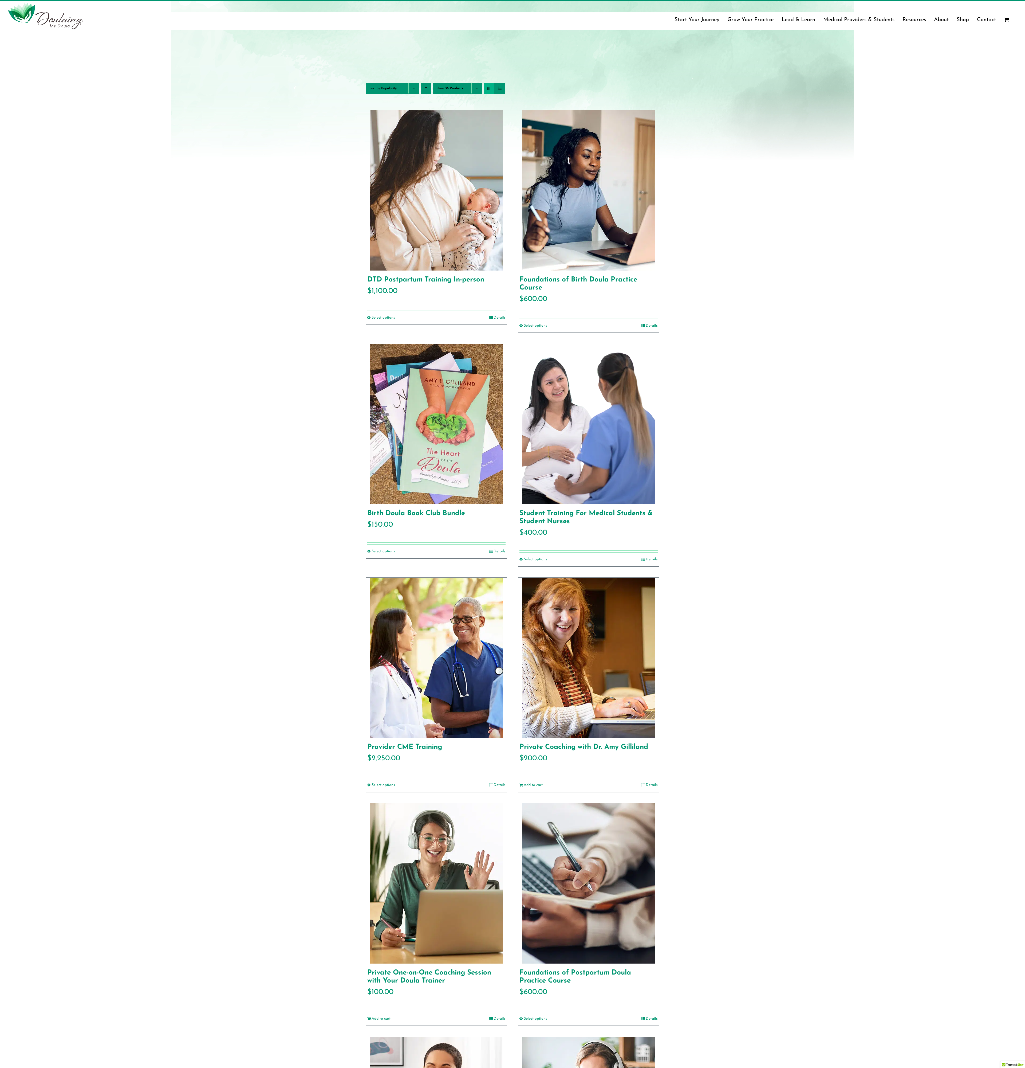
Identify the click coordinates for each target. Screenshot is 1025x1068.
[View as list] (499, 88)
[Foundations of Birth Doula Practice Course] (588, 190)
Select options (383, 318)
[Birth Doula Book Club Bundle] (436, 424)
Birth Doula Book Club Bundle (416, 513)
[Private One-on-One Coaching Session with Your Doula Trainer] (436, 883)
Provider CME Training (404, 747)
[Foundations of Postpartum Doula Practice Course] (588, 883)
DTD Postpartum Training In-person (425, 279)
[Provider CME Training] (436, 658)
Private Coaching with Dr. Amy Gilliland (583, 747)
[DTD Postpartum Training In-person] (436, 190)
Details (500, 318)
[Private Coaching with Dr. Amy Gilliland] (588, 658)
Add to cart (533, 785)
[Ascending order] (426, 88)
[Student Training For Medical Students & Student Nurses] (588, 424)
